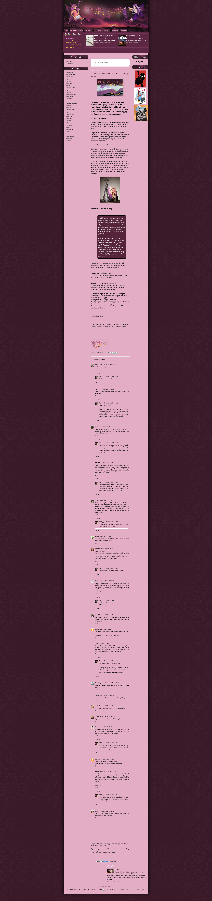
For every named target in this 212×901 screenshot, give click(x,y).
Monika (97, 536)
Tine (96, 500)
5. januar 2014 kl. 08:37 (107, 536)
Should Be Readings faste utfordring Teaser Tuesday (108, 326)
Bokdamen (98, 695)
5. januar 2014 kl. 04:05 (108, 462)
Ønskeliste (115, 30)
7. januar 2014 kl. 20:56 (111, 482)
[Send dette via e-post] (111, 353)
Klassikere (69, 83)
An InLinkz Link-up (97, 316)
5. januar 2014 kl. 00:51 (107, 427)
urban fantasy (70, 136)
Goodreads (70, 63)
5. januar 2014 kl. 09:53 (106, 548)
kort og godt (70, 116)
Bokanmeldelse (71, 74)
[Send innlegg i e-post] (108, 352)
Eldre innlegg (125, 849)
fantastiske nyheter (72, 103)
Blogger (109, 886)
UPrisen (69, 89)
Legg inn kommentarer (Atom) (107, 852)
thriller (68, 131)
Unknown (98, 759)
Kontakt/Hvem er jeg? (76, 30)
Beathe (97, 581)
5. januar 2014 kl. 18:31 (110, 716)
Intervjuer (107, 30)
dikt (68, 100)
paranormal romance (72, 122)
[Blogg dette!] (113, 353)
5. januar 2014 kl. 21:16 (108, 759)
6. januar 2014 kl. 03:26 (109, 771)
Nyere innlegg (95, 849)
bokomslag (70, 96)
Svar (96, 369)
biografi (69, 92)
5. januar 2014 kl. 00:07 (109, 364)
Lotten (97, 643)
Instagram (69, 61)
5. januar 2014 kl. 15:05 (106, 706)
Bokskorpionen (100, 683)
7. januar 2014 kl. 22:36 (111, 521)
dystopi (69, 101)
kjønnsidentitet (70, 114)
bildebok (69, 91)
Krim (68, 85)
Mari (98, 352)
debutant (69, 98)
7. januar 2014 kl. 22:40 (111, 661)
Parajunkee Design (137, 890)
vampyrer (69, 138)
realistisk (69, 124)
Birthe (97, 548)
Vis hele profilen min (113, 882)
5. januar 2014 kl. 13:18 (112, 683)
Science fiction (71, 87)
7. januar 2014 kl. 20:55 (111, 442)
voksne (69, 140)
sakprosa (69, 125)
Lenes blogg (99, 716)
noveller (69, 120)
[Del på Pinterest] (117, 353)
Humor (69, 81)
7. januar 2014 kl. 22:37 (111, 600)
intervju (69, 111)
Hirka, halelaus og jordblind (103, 36)
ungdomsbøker (71, 134)
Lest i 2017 (88, 30)
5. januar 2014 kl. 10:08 (107, 581)
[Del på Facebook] (116, 353)
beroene (97, 427)
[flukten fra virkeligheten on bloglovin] (102, 861)
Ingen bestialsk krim (133, 36)
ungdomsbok (70, 133)
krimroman (69, 118)
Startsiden (110, 849)
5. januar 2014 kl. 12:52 (106, 629)
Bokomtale (70, 76)
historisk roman (71, 109)
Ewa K (97, 615)
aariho (97, 706)
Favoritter (69, 80)
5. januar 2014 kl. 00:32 (111, 403)
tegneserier (70, 129)
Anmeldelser (97, 30)
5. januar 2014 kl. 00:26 (111, 376)
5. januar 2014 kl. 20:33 (105, 727)
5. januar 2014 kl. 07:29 (105, 500)
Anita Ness (98, 364)
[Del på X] (114, 353)
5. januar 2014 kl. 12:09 (106, 615)
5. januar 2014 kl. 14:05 (109, 695)
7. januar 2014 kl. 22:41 (111, 742)
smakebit (98, 355)
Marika (97, 629)
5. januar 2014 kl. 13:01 (106, 643)
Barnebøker (70, 72)
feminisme (69, 107)
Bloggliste (124, 30)
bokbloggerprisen (71, 94)
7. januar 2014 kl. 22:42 (107, 811)
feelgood (69, 105)
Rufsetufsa (98, 771)
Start (66, 30)
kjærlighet (69, 112)
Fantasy (69, 78)
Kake (96, 727)
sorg (68, 127)
